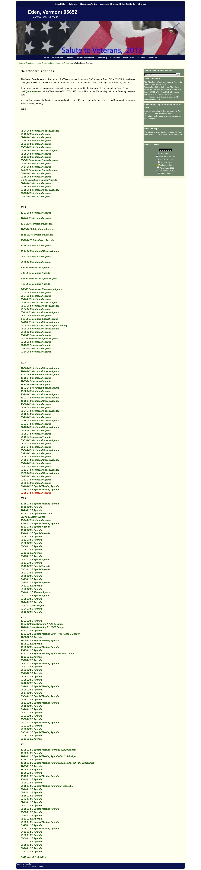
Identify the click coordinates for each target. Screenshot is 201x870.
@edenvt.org (32, 91)
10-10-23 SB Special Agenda (35, 533)
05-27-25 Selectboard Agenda (36, 309)
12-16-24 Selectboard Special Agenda (40, 371)
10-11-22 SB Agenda (31, 657)
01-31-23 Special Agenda (33, 605)
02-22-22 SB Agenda (31, 726)
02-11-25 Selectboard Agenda (36, 345)
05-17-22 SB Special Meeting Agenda (40, 703)
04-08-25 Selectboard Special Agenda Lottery (44, 325)
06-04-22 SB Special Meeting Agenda (40, 696)
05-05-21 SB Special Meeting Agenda (40, 822)
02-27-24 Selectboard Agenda (36, 476)
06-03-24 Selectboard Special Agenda (40, 440)
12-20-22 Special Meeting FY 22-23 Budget (42, 627)
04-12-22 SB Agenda (31, 712)
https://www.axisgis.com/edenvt (170, 135)
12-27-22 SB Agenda (31, 621)
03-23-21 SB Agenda (31, 835)
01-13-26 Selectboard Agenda (36, 196)
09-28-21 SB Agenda (31, 783)
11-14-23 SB (27, 510)
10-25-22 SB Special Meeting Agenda (40, 647)
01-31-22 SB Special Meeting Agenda (40, 732)
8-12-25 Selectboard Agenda (35, 273)
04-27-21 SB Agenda (31, 825)
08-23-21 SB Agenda (31, 792)
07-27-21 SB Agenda (31, 799)
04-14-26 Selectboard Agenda (36, 167)
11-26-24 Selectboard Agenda (36, 381)
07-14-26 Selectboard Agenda (36, 140)
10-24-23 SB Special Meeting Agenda (40, 523)
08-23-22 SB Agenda (31, 670)
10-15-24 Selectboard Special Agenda (40, 401)
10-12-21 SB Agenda (31, 779)
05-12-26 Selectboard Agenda (36, 157)
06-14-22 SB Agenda (31, 693)
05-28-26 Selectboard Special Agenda (40, 150)
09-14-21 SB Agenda (31, 789)
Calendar (73, 4)
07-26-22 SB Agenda (31, 680)
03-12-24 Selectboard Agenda (36, 466)
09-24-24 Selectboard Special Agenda (40, 411)
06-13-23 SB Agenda (31, 563)
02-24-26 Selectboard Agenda (36, 183)
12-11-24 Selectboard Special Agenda (40, 374)
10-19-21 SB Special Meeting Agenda (40, 776)
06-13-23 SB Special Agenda (35, 566)
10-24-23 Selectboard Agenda (36, 520)
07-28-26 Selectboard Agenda (36, 137)
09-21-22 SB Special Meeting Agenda (40, 663)
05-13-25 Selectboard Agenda (36, 316)
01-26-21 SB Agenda (31, 848)
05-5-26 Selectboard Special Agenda (39, 160)
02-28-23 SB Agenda (31, 599)
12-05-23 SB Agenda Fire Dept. (36, 513)
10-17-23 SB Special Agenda (35, 527)
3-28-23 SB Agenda (32, 589)
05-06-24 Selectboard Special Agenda (40, 450)
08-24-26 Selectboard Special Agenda (40, 131)
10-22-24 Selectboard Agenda (36, 391)
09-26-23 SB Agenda (31, 536)
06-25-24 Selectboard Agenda (36, 434)
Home (46, 58)
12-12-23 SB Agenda (31, 507)
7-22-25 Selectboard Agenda (35, 284)
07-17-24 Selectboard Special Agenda (40, 427)
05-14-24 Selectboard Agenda (36, 447)
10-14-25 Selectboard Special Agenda (40, 251)
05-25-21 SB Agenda (31, 815)
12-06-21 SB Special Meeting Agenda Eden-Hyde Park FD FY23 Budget (57, 763)
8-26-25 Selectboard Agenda (35, 267)
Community (102, 58)
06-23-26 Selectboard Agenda (36, 144)
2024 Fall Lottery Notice (33, 517)
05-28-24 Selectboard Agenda (36, 443)
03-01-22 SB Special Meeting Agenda (40, 722)
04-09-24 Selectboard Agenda (36, 457)
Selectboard (68, 63)
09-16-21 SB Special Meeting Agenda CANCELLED (47, 786)
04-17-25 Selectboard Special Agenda (40, 322)
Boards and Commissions (52, 63)
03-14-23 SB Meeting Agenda (36, 592)
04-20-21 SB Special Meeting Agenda (40, 828)
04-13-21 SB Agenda (31, 832)
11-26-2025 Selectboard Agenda (37, 229)
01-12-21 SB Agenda (31, 851)
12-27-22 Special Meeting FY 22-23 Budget (42, 624)
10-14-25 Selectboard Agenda (36, 245)
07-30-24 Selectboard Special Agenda (40, 420)
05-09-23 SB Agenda (31, 576)
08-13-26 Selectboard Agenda (36, 134)
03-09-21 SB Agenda (31, 838)
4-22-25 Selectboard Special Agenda (39, 319)
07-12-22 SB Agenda (31, 683)
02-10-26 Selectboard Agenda (36, 186)
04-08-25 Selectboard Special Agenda (40, 329)
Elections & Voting (88, 4)
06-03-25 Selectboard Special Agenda (40, 306)
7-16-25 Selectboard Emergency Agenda (41, 289)
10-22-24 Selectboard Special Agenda (40, 394)
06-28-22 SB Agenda (31, 690)
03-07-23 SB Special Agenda (35, 595)
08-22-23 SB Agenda (31, 543)
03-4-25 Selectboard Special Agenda (39, 338)
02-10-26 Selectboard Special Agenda (40, 190)
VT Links (142, 4)
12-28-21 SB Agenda (31, 753)
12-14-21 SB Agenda (31, 759)
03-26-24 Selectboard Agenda (36, 463)
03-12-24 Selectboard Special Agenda (40, 470)
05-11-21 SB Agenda (31, 819)
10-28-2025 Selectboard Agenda (37, 240)
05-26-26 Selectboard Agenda (36, 154)
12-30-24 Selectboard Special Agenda (40, 368)
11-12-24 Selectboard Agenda (36, 384)
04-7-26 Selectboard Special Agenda (39, 170)
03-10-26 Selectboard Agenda (36, 177)
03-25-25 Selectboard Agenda (36, 332)
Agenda (37, 510)
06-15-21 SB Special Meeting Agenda (40, 809)
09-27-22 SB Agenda (31, 660)
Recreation (115, 58)
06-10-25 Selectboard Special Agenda (40, 302)
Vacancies (152, 58)
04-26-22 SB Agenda (31, 709)
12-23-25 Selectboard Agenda (36, 213)
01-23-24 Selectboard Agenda (36, 483)
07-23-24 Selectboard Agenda (36, 424)
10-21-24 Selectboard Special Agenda (40, 398)
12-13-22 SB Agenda (31, 630)
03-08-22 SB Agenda (31, 719)
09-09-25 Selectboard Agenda (36, 262)
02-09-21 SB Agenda (31, 845)
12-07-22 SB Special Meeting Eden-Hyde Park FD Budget (50, 634)
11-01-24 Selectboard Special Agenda (40, 388)
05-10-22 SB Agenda (31, 706)
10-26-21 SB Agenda (31, 773)
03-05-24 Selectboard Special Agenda (40, 473)
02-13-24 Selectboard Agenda (36, 480)
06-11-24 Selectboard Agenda (36, 437)
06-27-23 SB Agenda (31, 556)
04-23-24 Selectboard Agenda (36, 453)
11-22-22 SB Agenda (31, 637)
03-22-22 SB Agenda (31, 716)
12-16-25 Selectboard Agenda (36, 218)
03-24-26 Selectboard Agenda (36, 173)
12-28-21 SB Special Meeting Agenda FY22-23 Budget (48, 750)
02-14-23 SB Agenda (31, 602)
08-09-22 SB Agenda (31, 676)
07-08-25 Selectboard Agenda (36, 292)
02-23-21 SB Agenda (31, 842)
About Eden (60, 4)
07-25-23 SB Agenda (31, 549)
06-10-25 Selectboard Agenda (36, 299)
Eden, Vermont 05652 (52, 12)
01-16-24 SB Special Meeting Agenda (40, 489)
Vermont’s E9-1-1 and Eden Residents (117, 4)
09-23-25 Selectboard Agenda (36, 256)
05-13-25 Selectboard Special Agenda (40, 312)
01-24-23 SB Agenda (31, 609)
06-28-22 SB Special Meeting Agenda (40, 686)
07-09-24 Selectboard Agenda (36, 430)
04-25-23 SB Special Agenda (35, 582)
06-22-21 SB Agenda (31, 805)
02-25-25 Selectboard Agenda (36, 342)
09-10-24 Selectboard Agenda (36, 414)
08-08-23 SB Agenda (31, 546)
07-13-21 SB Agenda (31, 802)
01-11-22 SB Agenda (31, 739)
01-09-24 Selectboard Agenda (36, 493)
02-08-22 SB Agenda (31, 729)
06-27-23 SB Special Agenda (35, 559)
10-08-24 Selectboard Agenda (36, 404)
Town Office (128, 58)
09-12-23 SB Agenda (31, 540)
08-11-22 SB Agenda (31, 673)
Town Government (85, 58)
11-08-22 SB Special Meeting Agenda (40, 640)
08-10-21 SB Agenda (31, 796)
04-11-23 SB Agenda (31, 586)
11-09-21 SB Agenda (31, 769)
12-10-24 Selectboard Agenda (36, 378)
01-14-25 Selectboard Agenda (36, 352)
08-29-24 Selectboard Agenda (36, 417)
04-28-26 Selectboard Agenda (36, 163)
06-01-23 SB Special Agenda (35, 569)
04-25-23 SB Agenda (31, 579)
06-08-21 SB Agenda (31, 812)
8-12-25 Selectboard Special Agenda (39, 278)
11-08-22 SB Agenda (31, 644)
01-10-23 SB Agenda (31, 612)
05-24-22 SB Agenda (31, 699)
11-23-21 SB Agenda (31, 766)
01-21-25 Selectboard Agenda (36, 348)
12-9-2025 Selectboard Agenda (37, 224)
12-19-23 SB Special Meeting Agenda (40, 504)
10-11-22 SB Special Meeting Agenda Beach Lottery (47, 653)
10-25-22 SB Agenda (31, 650)
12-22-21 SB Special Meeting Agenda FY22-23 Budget (48, 756)
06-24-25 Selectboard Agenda (36, 296)
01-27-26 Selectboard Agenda (36, 193)
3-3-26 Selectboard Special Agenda (39, 180)
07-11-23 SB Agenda (31, 553)
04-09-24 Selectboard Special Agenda (40, 460)
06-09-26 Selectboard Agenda (36, 147)
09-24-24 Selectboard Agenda (36, 407)
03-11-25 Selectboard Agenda (36, 335)
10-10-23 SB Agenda (31, 530)
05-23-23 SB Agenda (31, 573)
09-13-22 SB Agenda (31, 666)
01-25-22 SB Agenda (31, 735)
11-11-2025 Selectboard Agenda (37, 235)
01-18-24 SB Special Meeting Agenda (40, 486)
